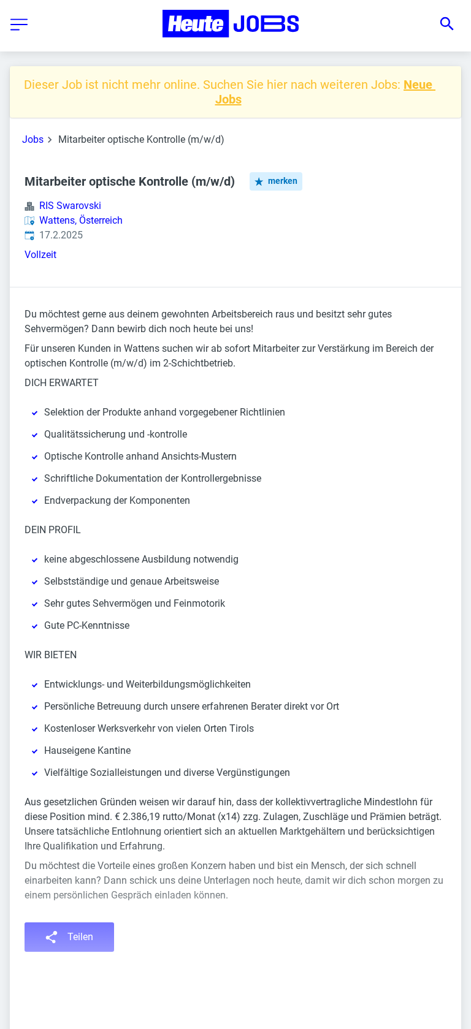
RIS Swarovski (70, 205)
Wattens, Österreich (81, 220)
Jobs (33, 139)
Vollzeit (40, 254)
